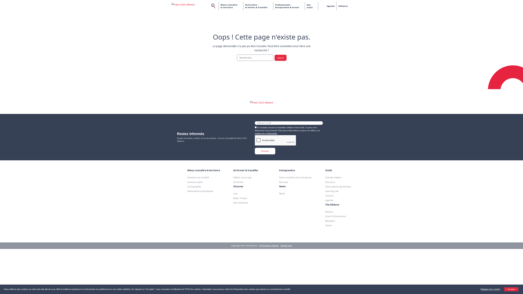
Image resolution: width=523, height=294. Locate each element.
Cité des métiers (333, 177)
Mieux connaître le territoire (229, 6)
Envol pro (330, 182)
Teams (328, 225)
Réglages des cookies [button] (490, 289)
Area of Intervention (335, 216)
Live (235, 193)
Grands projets (195, 182)
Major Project (240, 198)
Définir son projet (242, 177)
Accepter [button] (511, 289)
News (282, 193)
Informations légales (269, 245)
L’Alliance (343, 6)
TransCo (329, 195)
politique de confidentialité (266, 133)
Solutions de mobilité (198, 177)
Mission (329, 211)
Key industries (240, 202)
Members (330, 220)
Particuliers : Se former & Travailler (256, 6)
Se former (238, 182)
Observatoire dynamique (200, 191)
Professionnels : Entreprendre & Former (287, 6)
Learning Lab (332, 191)
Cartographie (194, 186)
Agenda (331, 6)
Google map (286, 245)
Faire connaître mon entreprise (295, 177)
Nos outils (310, 6)
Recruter (283, 182)
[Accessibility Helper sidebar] (519, 290)
